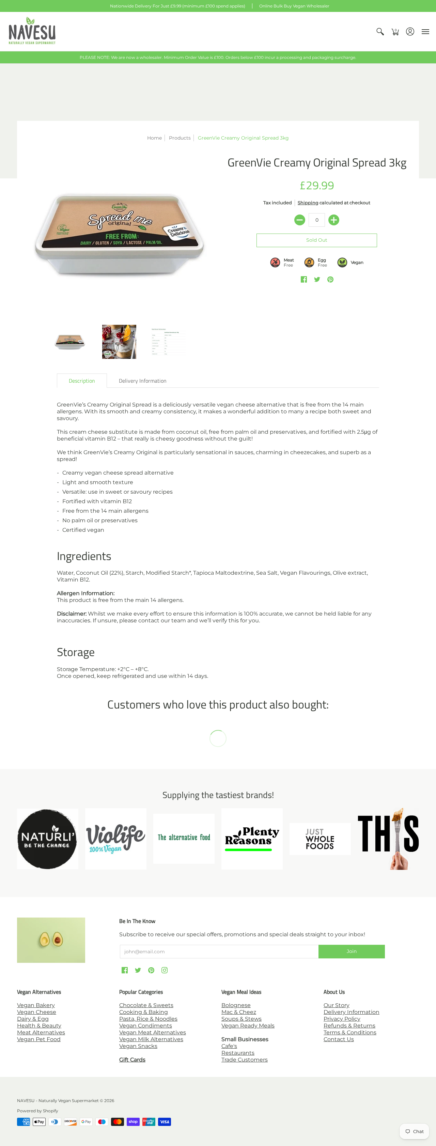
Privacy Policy (342, 1019)
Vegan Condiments (145, 1025)
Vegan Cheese (36, 1012)
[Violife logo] (115, 839)
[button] (380, 31)
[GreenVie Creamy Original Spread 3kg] (119, 234)
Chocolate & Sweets (146, 1005)
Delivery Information (351, 1012)
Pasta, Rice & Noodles (148, 1019)
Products (180, 138)
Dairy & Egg (33, 1019)
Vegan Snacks (138, 1046)
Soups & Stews (241, 1019)
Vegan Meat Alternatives (152, 1032)
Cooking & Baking (143, 1012)
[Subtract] (299, 219)
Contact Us (339, 1039)
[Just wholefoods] (320, 839)
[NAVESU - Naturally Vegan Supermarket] (32, 31)
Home (154, 138)
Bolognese (236, 1005)
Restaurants (237, 1053)
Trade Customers (244, 1059)
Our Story (336, 1005)
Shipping (308, 202)
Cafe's (229, 1046)
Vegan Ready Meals (248, 1025)
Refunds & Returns (349, 1025)
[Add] (333, 219)
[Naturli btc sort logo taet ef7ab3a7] (47, 839)
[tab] (82, 380)
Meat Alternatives (41, 1032)
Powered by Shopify (37, 1110)
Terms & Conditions (350, 1032)
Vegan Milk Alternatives (151, 1039)
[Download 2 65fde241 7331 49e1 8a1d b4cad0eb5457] (252, 839)
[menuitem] (380, 31)
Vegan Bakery (36, 1005)
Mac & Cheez (238, 1012)
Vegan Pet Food (39, 1039)
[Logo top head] (388, 839)
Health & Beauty (39, 1025)
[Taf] (184, 839)
